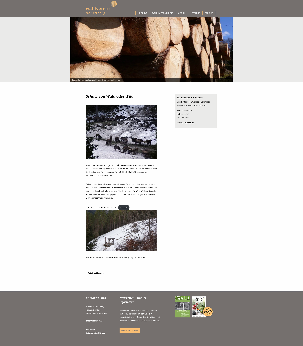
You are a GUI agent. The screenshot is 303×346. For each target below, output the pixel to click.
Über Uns (142, 13)
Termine (196, 13)
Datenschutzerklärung (95, 333)
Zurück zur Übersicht (96, 273)
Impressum (90, 329)
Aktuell (182, 13)
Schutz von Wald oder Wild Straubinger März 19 (102, 208)
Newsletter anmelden (129, 331)
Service (209, 13)
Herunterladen (124, 208)
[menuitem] (142, 13)
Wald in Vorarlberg (162, 13)
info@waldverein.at (185, 122)
